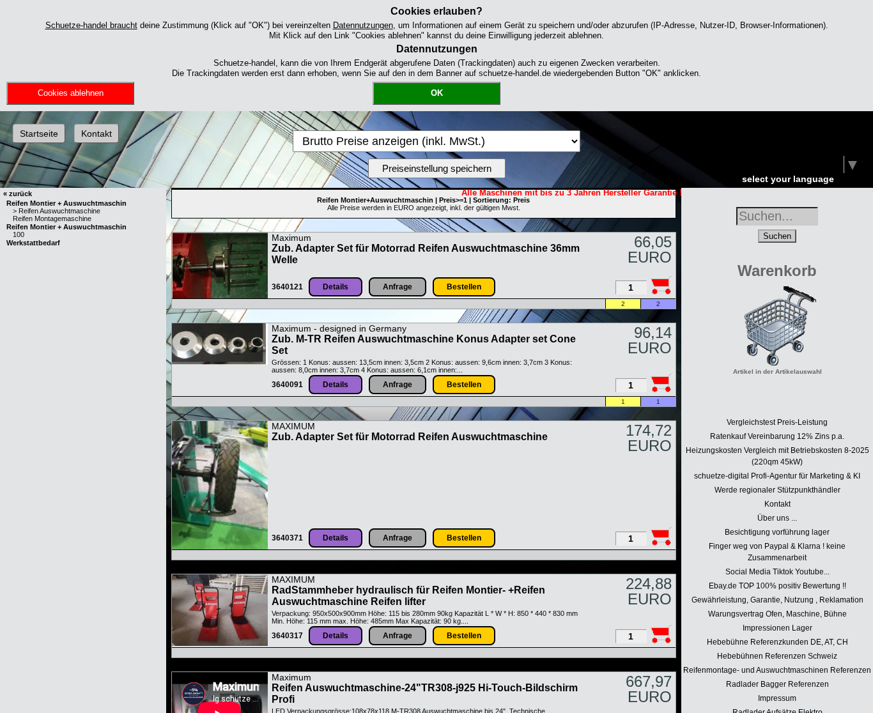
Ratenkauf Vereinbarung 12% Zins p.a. (777, 436)
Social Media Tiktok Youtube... (777, 571)
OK (437, 93)
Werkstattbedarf (33, 243)
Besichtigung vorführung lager (777, 532)
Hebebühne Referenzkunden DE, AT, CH (777, 642)
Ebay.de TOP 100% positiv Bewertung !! (777, 585)
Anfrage (397, 286)
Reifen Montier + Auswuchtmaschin (66, 203)
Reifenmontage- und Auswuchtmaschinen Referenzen (777, 670)
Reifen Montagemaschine (52, 218)
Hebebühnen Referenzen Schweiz (777, 656)
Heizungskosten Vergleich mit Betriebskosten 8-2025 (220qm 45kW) (777, 456)
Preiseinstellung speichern (436, 168)
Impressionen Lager (777, 628)
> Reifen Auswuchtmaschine (56, 211)
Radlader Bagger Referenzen (777, 684)
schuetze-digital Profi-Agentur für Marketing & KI (777, 475)
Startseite (39, 133)
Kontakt (96, 133)
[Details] (220, 295)
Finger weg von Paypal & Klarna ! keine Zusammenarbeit (777, 552)
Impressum (777, 698)
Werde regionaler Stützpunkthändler (777, 490)
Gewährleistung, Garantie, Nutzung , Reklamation (777, 599)
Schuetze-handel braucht (91, 25)
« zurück (17, 193)
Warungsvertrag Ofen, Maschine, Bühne (777, 614)
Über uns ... (777, 518)
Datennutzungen (363, 25)
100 (18, 234)
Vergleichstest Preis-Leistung (777, 422)
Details (335, 286)
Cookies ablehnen (71, 93)
